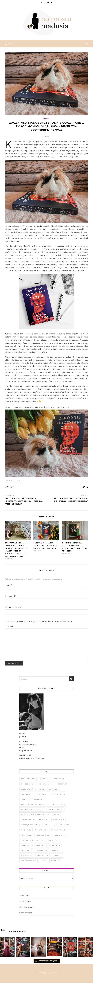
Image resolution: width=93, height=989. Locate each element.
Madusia (10, 487)
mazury (44, 820)
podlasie (41, 830)
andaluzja (28, 779)
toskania (40, 850)
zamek (57, 855)
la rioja (53, 815)
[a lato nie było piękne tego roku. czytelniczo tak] (54, 946)
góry (53, 789)
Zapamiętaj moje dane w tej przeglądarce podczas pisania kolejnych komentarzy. (38, 621)
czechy (63, 784)
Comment (9, 626)
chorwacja (46, 784)
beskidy (59, 779)
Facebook (49, 973)
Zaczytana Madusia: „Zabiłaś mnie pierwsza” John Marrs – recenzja (45, 545)
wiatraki (26, 855)
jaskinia (44, 794)
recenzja (19, 480)
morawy (50, 825)
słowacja (54, 845)
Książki (46, 119)
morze (65, 825)
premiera (9, 480)
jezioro (59, 794)
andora (44, 779)
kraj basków (55, 809)
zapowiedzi (28, 860)
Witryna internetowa (13, 607)
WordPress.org (25, 912)
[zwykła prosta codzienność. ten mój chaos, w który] (85, 947)
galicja (26, 789)
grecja (40, 789)
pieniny (26, 830)
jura (24, 799)
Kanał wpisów (25, 901)
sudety (52, 840)
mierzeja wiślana (30, 825)
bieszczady (28, 784)
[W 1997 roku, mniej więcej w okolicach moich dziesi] (70, 947)
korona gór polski (32, 809)
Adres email (10, 596)
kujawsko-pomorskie (32, 815)
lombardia (27, 820)
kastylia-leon (57, 804)
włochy (42, 855)
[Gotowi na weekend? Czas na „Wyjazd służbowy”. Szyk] (23, 947)
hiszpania (27, 794)
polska (26, 835)
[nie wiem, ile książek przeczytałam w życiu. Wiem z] (38, 947)
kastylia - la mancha (32, 804)
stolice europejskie (32, 840)
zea (43, 860)
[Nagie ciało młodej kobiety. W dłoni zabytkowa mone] (7, 947)
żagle (55, 860)
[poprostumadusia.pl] (46, 22)
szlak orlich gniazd (32, 845)
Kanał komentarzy (26, 907)
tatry (25, 850)
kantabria (39, 799)
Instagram (57, 973)
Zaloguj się (23, 895)
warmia (56, 850)
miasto (58, 820)
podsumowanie (59, 830)
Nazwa (8, 585)
